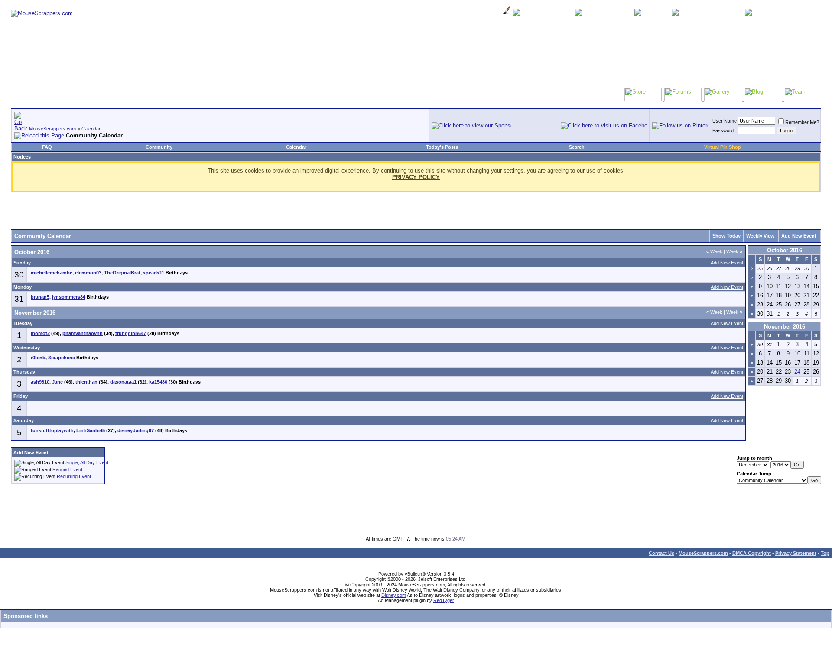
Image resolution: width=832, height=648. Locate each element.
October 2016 (784, 250)
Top (825, 553)
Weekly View (760, 235)
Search (577, 147)
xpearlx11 (153, 272)
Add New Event (798, 235)
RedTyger (443, 600)
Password (723, 130)
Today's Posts (442, 147)
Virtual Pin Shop (722, 147)
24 (797, 371)
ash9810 (40, 381)
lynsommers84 (68, 297)
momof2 (40, 333)
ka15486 (158, 381)
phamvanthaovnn (82, 333)
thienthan (86, 381)
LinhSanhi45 (90, 430)
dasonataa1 (123, 381)
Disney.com (393, 595)
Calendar (91, 128)
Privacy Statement (795, 553)
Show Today (726, 235)
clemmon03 (88, 272)
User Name (724, 121)
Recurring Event (74, 476)
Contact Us (661, 553)
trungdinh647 (130, 333)
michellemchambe (51, 272)
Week (714, 251)
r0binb (38, 357)
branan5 (40, 297)
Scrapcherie (61, 357)
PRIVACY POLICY (416, 177)
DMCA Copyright (751, 553)
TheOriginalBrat (122, 272)
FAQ (47, 147)
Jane (57, 381)
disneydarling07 (135, 430)
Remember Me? (802, 122)
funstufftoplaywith (52, 430)
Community (159, 147)
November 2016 (784, 326)
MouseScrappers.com (52, 128)
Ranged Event (67, 469)
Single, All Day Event (86, 462)
